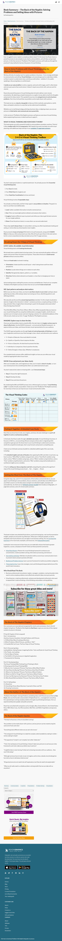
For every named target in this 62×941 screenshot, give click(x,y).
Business (6, 785)
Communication (14, 785)
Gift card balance (9, 915)
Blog (6, 884)
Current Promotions (10, 891)
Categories (6, 788)
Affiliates (7, 923)
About (6, 920)
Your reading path (9, 896)
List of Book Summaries (11, 894)
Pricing (6, 889)
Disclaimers (8, 930)
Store (6, 886)
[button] (59, 2)
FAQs (6, 907)
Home (5, 21)
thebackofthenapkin (43, 540)
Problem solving (40, 785)
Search (6, 905)
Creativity (23, 785)
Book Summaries (12, 21)
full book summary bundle (30, 485)
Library (7, 881)
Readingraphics (9, 15)
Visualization (49, 785)
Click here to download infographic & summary (17, 938)
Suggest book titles (10, 912)
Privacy (7, 928)
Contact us (8, 910)
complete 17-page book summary (40, 128)
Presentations (31, 785)
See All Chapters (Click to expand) (15, 634)
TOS (6, 925)
